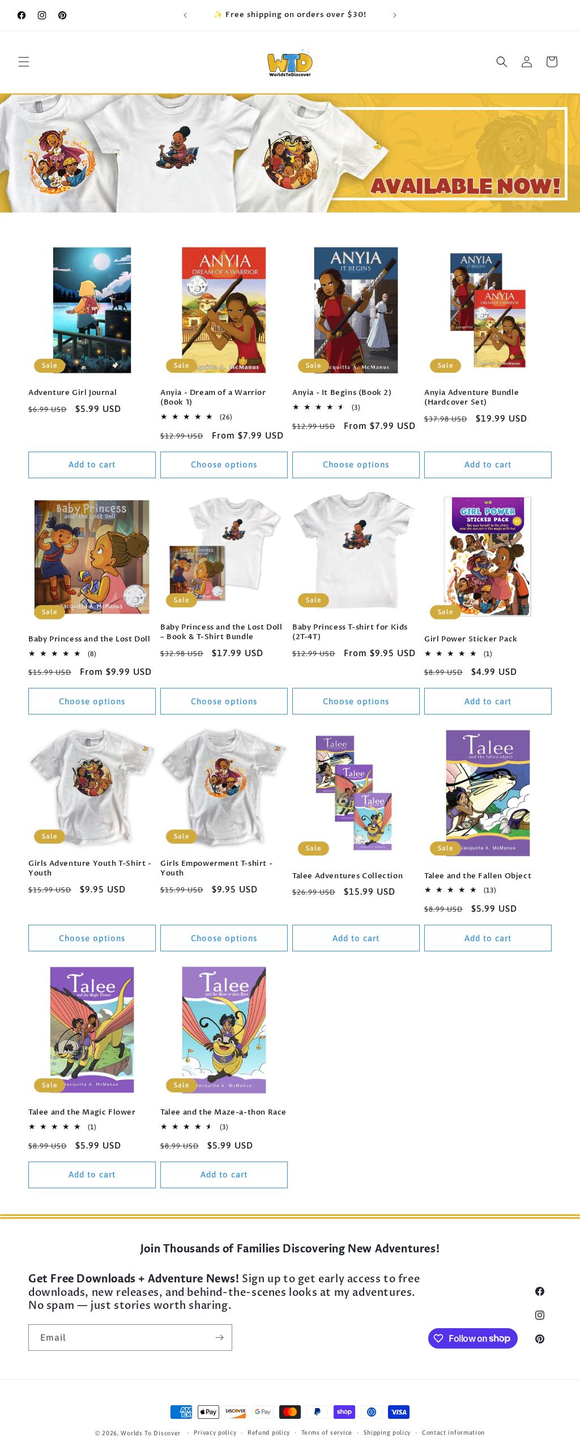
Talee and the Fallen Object (477, 876)
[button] (23, 61)
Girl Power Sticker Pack (471, 639)
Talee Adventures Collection (347, 876)
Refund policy (269, 1432)
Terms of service (326, 1432)
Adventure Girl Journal (72, 393)
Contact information (453, 1432)
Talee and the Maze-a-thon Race (223, 1112)
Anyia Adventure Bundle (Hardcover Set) (471, 397)
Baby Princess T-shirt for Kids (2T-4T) (350, 632)
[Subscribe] (219, 1337)
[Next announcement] (394, 15)
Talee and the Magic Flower (82, 1112)
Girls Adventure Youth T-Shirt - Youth (90, 868)
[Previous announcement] (185, 15)
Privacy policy (215, 1432)
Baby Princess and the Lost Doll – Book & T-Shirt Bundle (221, 632)
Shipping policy (387, 1432)
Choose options (224, 464)
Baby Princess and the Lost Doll (89, 639)
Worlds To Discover (151, 1433)
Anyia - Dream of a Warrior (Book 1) (213, 397)
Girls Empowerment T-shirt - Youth (216, 868)
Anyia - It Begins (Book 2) (342, 393)
